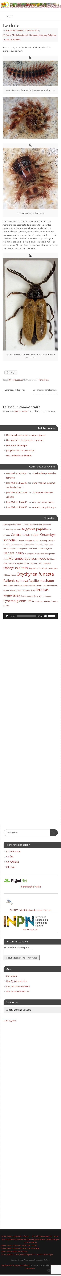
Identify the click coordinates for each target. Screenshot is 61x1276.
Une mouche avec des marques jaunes (25, 434)
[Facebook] (49, 6)
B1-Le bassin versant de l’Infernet (15, 1236)
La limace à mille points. (14, 390)
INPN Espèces (30, 929)
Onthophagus (45, 563)
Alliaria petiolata (9, 525)
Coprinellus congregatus (24, 541)
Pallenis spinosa (15, 580)
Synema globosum (17, 601)
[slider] (52, 615)
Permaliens (43, 380)
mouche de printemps (44, 507)
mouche (43, 558)
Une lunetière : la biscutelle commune (25, 440)
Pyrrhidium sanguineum (38, 585)
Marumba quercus (23, 558)
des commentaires (18, 986)
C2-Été (9, 856)
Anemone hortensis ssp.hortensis (29, 525)
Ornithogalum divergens (48, 568)
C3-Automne (15, 39)
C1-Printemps (13, 851)
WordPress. (30, 1268)
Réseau (27, 590)
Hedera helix (13, 553)
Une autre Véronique (16, 445)
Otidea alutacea (9, 575)
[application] (30, 616)
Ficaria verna (48, 545)
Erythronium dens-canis (33, 545)
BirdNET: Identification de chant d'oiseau (30, 910)
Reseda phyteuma (17, 590)
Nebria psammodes (20, 563)
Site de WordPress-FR (17, 991)
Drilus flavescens (16, 380)
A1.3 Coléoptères (19, 35)
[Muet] (45, 616)
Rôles (33, 590)
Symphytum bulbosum (42, 596)
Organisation (33, 568)
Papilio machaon (41, 580)
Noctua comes (34, 563)
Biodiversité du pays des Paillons (15, 1265)
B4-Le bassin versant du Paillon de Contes (19, 1245)
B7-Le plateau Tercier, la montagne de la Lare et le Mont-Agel (27, 1254)
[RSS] (57, 6)
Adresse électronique (16, 947)
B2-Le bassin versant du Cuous (45, 1236)
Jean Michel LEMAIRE (14, 30)
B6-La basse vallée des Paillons (14, 1251)
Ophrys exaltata (15, 568)
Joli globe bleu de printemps (20, 450)
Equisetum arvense (16, 545)
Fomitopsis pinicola (10, 548)
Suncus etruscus (27, 596)
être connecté (21, 411)
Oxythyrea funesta (35, 574)
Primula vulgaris (22, 585)
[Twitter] (53, 6)
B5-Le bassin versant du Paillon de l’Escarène (20, 1248)
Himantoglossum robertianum (35, 554)
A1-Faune (7, 35)
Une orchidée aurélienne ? (19, 455)
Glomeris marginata (44, 548)
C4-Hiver (10, 866)
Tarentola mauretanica (41, 601)
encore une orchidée (43, 501)
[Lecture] (7, 616)
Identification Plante (30, 886)
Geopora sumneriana (27, 548)
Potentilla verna (9, 585)
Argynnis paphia (34, 529)
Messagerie (10, 1020)
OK (52, 832)
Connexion (11, 975)
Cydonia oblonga (41, 541)
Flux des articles (16, 981)
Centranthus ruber (25, 534)
